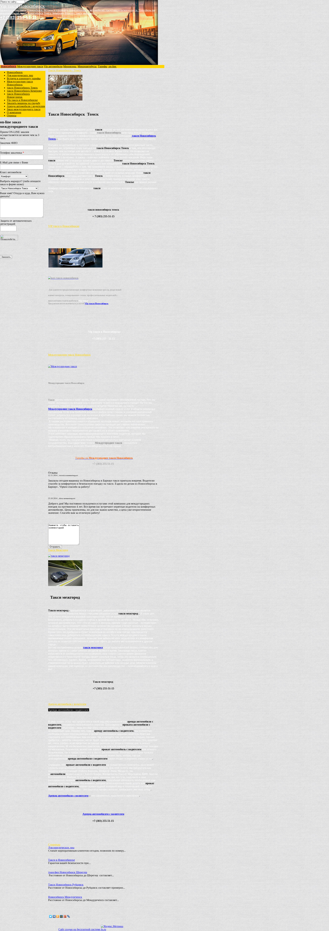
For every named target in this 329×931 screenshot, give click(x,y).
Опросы (11, 115)
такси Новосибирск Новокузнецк (18, 95)
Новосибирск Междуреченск (65, 897)
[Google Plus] (65, 916)
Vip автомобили (53, 66)
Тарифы (102, 66)
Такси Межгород (58, 550)
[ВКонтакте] (54, 916)
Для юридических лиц (20, 75)
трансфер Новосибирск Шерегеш (67, 872)
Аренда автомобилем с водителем (103, 814)
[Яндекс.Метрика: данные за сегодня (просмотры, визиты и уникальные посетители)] (112, 926)
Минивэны (70, 66)
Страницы (54, 844)
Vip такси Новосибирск (22, 6)
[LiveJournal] (68, 916)
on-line (112, 66)
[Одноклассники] (58, 916)
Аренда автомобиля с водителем (26, 106)
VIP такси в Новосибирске (63, 226)
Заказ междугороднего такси (23, 109)
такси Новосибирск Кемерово (24, 90)
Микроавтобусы (87, 66)
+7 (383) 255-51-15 (18, 17)
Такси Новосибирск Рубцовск (65, 884)
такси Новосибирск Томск (22, 87)
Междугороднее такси (30, 66)
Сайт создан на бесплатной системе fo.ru (82, 929)
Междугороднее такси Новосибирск (20, 83)
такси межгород (93, 647)
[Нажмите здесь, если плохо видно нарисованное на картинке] (15, 252)
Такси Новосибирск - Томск (64, 70)
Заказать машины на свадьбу (23, 103)
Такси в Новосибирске (61, 859)
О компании (14, 112)
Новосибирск (8, 66)
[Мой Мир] (61, 916)
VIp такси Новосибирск (96, 303)
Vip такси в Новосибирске (22, 100)
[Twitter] (50, 916)
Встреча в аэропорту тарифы (24, 78)
